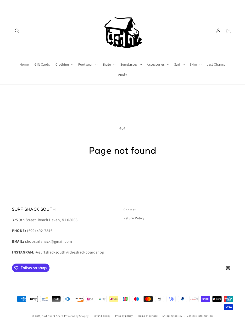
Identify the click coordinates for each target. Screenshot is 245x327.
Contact (129, 210)
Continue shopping (122, 174)
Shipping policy (172, 315)
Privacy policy (124, 315)
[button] (17, 31)
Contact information (200, 315)
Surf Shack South (52, 316)
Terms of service (148, 315)
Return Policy (133, 218)
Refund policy (102, 315)
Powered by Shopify (76, 316)
